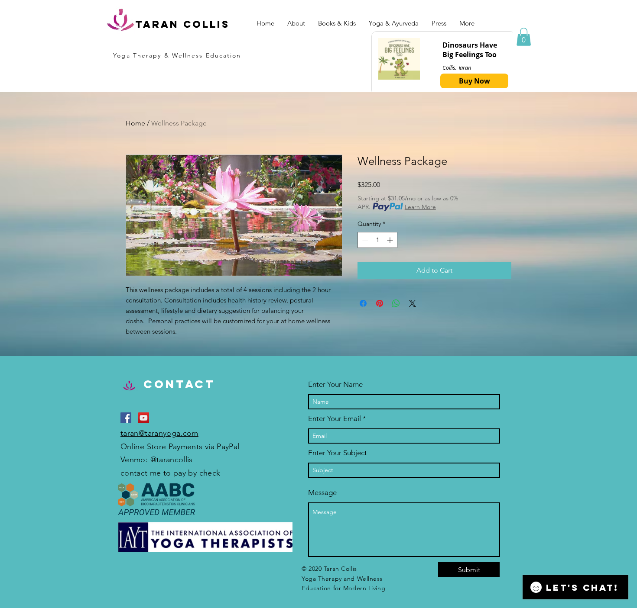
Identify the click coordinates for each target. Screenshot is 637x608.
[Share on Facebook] (363, 303)
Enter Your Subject (337, 453)
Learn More (420, 207)
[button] (523, 37)
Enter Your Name (335, 384)
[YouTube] (143, 417)
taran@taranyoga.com (159, 433)
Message (322, 492)
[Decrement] (364, 240)
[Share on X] (412, 303)
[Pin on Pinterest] (379, 303)
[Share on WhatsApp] (396, 303)
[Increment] (390, 240)
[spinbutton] (377, 240)
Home (135, 123)
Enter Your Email (334, 418)
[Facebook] (125, 417)
